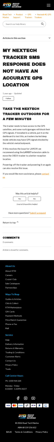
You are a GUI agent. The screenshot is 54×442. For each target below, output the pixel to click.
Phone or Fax (11, 324)
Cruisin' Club (11, 279)
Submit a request (38, 213)
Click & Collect (11, 303)
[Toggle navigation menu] (48, 5)
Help (7, 340)
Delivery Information (14, 344)
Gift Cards (10, 311)
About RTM (10, 271)
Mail (7, 328)
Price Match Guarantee (15, 320)
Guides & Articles (13, 299)
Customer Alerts (12, 356)
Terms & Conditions (24, 432)
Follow (8, 98)
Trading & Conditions (14, 352)
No (34, 199)
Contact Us (10, 360)
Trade (8, 369)
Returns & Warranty (14, 348)
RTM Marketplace (13, 307)
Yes (19, 199)
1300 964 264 (15, 381)
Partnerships (11, 287)
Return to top (9, 222)
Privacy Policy (11, 365)
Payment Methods (13, 316)
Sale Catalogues (12, 283)
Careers (9, 275)
